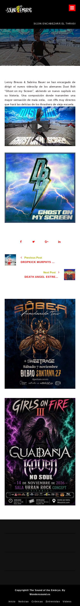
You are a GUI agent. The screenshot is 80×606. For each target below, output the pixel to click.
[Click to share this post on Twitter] (33, 242)
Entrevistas (53, 601)
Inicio (12, 601)
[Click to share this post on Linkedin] (59, 242)
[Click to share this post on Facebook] (20, 242)
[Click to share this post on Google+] (46, 242)
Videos (67, 601)
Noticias (23, 601)
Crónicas (37, 601)
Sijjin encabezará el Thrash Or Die (33, 23)
